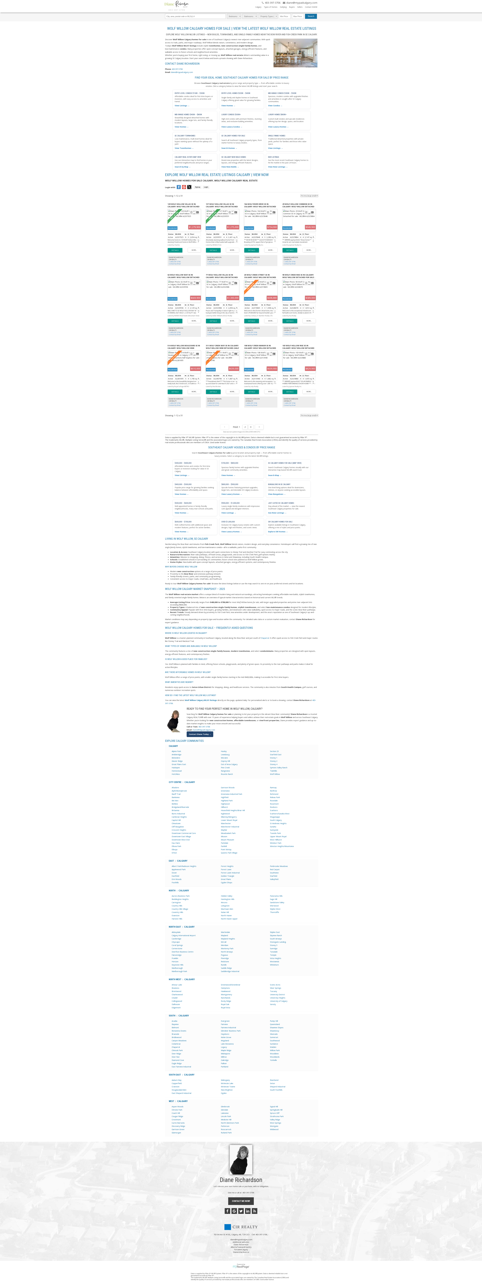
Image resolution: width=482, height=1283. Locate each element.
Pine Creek (225, 767)
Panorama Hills (276, 896)
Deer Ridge (176, 1053)
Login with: (170, 187)
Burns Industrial (178, 813)
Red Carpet (275, 869)
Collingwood (177, 1001)
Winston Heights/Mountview (282, 846)
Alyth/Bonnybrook (179, 790)
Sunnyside (274, 830)
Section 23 (274, 751)
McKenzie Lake (227, 1083)
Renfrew (273, 790)
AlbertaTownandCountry (241, 1247)
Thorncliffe (274, 912)
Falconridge (177, 955)
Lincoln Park (226, 1116)
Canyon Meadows (179, 1040)
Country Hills (177, 905)
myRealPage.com (241, 1267)
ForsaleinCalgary (241, 1249)
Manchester (226, 823)
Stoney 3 (273, 945)
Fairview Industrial (228, 1027)
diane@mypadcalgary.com (182, 72)
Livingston (225, 905)
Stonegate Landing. (278, 942)
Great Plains (226, 879)
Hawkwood (225, 991)
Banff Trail (176, 794)
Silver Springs (275, 988)
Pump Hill (274, 1021)
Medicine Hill (226, 1119)
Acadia (174, 1021)
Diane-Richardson (241, 1244)
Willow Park (275, 1050)
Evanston (175, 915)
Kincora (224, 902)
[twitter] (241, 1211)
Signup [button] (197, 187)
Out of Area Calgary (229, 764)
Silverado (274, 1034)
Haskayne (176, 767)
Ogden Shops (226, 882)
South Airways (276, 938)
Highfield (224, 797)
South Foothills (276, 1090)
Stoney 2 (273, 761)
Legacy (224, 1047)
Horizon (175, 961)
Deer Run (175, 1057)
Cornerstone (177, 948)
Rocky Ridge (226, 1001)
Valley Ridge (275, 1119)
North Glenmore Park (230, 1123)
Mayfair (224, 830)
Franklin (175, 958)
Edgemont (176, 1007)
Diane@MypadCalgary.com (204, 730)
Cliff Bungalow (178, 826)
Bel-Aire (175, 800)
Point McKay (226, 849)
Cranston (175, 1086)
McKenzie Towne (228, 1086)
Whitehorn (274, 964)
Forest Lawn (226, 869)
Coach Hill (176, 1113)
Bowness (175, 988)
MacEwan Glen (227, 909)
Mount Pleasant (227, 839)
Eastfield (175, 876)
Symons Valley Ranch (278, 767)
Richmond (274, 794)
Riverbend (274, 1080)
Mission (224, 836)
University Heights (277, 997)
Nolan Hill (225, 912)
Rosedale (274, 800)
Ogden (224, 1093)
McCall (223, 942)
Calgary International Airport (184, 935)
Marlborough (177, 968)
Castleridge (176, 938)
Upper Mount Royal (278, 836)
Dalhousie (176, 1004)
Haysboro (225, 1034)
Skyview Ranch (276, 935)
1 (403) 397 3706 (174, 262)
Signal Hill (274, 1106)
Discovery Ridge (178, 1126)
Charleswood (177, 994)
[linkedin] (248, 1211)
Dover (174, 872)
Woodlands (275, 1057)
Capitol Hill (176, 820)
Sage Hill (273, 899)
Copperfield (177, 1083)
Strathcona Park (277, 1116)
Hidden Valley (226, 896)
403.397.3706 (177, 69)
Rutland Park (226, 1132)
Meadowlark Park (228, 833)
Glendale (224, 1109)
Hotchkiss (176, 774)
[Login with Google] (184, 188)
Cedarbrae (176, 1044)
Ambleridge (176, 754)
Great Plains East (179, 764)
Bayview (175, 1024)
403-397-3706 (204, 726)
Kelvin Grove (226, 1037)
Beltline (175, 804)
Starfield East (275, 754)
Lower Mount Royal (229, 820)
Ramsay (273, 787)
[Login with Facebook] (179, 188)
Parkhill (224, 846)
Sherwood (274, 905)
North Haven (226, 915)
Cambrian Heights (179, 817)
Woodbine (274, 1053)
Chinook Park (177, 1050)
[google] (234, 1211)
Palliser (224, 1063)
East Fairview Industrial (181, 1066)
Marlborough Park (179, 971)
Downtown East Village (181, 836)
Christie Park (177, 1109)
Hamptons (225, 988)
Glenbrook (225, 1106)
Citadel (174, 997)
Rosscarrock (226, 1129)
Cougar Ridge (177, 1116)
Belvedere (176, 757)
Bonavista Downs (179, 1030)
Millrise (224, 1057)
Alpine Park (176, 751)
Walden (273, 1047)
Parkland (224, 1066)
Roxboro (273, 807)
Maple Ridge (226, 1050)
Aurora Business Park (181, 896)
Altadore (175, 787)
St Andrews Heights (278, 823)
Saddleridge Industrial (230, 971)
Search (311, 16)
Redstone (225, 961)
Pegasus (224, 955)
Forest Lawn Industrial (230, 872)
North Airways (227, 951)
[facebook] (227, 1211)
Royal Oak (225, 1004)
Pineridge (225, 958)
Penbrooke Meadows (279, 866)
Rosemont (274, 804)
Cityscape (176, 942)
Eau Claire (176, 843)
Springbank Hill (276, 1109)
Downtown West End (181, 839)
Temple (273, 955)
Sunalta (273, 826)
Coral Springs (177, 945)
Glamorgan (176, 1132)
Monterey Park (227, 948)
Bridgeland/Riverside (180, 807)
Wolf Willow (275, 774)
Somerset (274, 1037)
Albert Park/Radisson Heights (184, 866)
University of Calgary (278, 1001)
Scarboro (274, 810)
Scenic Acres (275, 984)
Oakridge (225, 1060)
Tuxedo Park (275, 833)
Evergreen (225, 1021)
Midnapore (225, 1053)
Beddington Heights (180, 899)
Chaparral (265, 638)
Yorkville (273, 1060)
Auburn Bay (176, 1080)
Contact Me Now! (241, 1201)
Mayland (224, 935)
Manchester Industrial (230, 826)
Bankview (175, 797)
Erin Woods (177, 879)
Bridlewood (176, 1037)
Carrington (176, 902)
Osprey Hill (225, 761)
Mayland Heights (228, 938)
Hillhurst (224, 807)
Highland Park (227, 800)
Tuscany (273, 991)
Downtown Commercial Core (184, 833)
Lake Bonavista (227, 1044)
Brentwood (176, 991)
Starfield (273, 876)
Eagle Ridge (177, 1063)
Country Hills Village (180, 909)
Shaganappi (275, 817)
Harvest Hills (177, 918)
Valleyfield (274, 879)
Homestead (177, 771)
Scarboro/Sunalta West (279, 813)
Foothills (175, 882)
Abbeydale (176, 932)
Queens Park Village (229, 852)
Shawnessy (274, 1030)
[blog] (254, 1211)
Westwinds (274, 961)
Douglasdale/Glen (179, 1090)
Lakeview (224, 1113)
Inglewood (225, 813)
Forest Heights (227, 866)
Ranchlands (225, 997)
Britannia (175, 810)
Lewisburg (225, 754)
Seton (272, 1083)
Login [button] (206, 187)
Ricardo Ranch (227, 774)
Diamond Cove (178, 1060)
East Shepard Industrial (181, 1093)
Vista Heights (275, 958)
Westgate (274, 1126)
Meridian (224, 945)
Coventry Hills (177, 912)
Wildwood (274, 1129)
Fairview (224, 1024)
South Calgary (276, 820)
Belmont (175, 1027)
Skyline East (275, 932)
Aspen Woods (177, 1106)
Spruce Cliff (274, 1113)
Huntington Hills (227, 899)
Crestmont (176, 1119)
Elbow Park (176, 846)
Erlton (174, 852)
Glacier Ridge (177, 761)
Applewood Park (179, 869)
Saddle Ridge (226, 968)
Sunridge (273, 948)
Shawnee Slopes (276, 1027)
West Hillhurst (276, 839)
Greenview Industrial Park (231, 794)
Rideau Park (275, 797)
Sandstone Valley (277, 902)
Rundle (224, 964)
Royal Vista (225, 1007)
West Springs (275, 1123)
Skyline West (275, 909)
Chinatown (176, 823)
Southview (274, 872)
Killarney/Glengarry (229, 817)
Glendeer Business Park (230, 1030)
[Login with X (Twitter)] (189, 188)
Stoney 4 (273, 764)
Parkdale (224, 843)
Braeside (175, 1034)
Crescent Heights (179, 830)
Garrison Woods (228, 787)
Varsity (273, 1004)
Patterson (225, 1126)
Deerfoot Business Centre (182, 951)
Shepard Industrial (277, 1086)
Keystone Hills (177, 964)
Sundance (274, 1044)
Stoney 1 (273, 757)
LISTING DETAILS (175, 250)
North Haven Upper (229, 918)
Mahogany (225, 1080)
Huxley (224, 751)
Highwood (225, 804)
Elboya (174, 849)
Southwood (275, 1040)
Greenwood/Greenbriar (230, 984)
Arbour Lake (177, 984)
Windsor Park (275, 843)
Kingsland (225, 1040)
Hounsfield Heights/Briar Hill (233, 810)
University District (277, 994)
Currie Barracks (178, 1123)
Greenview (225, 790)
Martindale (225, 932)
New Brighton (227, 1090)
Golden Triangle (227, 876)
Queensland (275, 1024)
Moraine (224, 757)
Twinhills (273, 771)
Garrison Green (178, 1129)
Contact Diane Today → (200, 734)
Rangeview (225, 771)
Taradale (274, 951)
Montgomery (226, 994)
